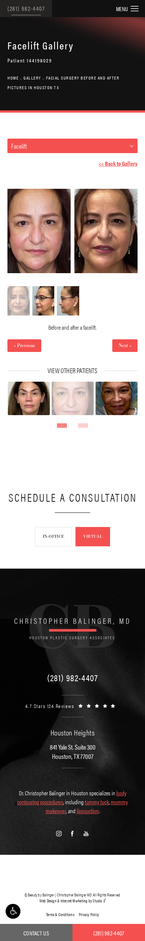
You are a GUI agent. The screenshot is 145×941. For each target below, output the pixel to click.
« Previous (24, 345)
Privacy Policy (89, 914)
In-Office (53, 536)
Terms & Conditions (60, 914)
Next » (125, 345)
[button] (13, 911)
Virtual (92, 536)
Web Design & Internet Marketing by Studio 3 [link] (72, 900)
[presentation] (62, 425)
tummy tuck (97, 802)
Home (13, 77)
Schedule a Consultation (73, 497)
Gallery (32, 77)
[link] (72, 677)
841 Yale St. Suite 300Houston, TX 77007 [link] (73, 751)
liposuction (88, 810)
